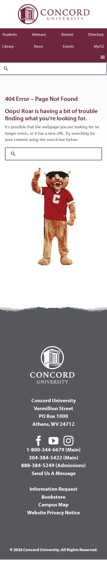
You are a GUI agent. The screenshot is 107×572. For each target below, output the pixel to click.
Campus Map (53, 504)
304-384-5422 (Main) (53, 457)
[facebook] (39, 441)
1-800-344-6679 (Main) (53, 449)
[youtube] (53, 441)
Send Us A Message (54, 473)
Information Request (53, 488)
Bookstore (53, 496)
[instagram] (68, 441)
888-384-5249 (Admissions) (53, 465)
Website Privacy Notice (53, 512)
